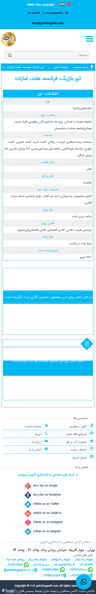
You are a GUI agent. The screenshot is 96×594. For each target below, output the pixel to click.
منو (89, 39)
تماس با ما (35, 449)
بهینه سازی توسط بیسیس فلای (37, 591)
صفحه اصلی (60, 67)
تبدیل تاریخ (80, 457)
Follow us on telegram (47, 531)
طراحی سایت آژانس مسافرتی (76, 591)
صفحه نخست (33, 426)
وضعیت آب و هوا (76, 442)
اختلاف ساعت (79, 449)
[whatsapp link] (84, 582)
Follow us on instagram (48, 522)
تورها (38, 434)
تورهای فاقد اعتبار (76, 434)
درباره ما (36, 442)
